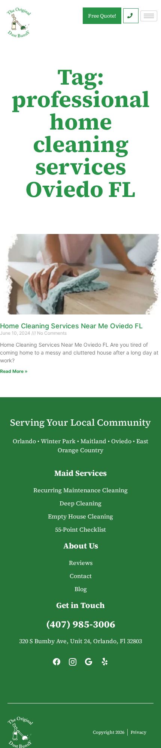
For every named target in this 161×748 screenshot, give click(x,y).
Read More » (14, 371)
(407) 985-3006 (80, 624)
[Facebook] (56, 663)
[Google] (88, 663)
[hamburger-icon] (148, 15)
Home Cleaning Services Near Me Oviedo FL (71, 326)
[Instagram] (72, 663)
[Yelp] (104, 663)
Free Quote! (102, 15)
